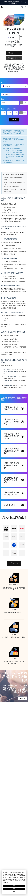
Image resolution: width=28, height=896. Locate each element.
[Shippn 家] (5, 7)
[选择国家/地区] (16, 37)
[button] (18, 879)
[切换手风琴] (22, 408)
